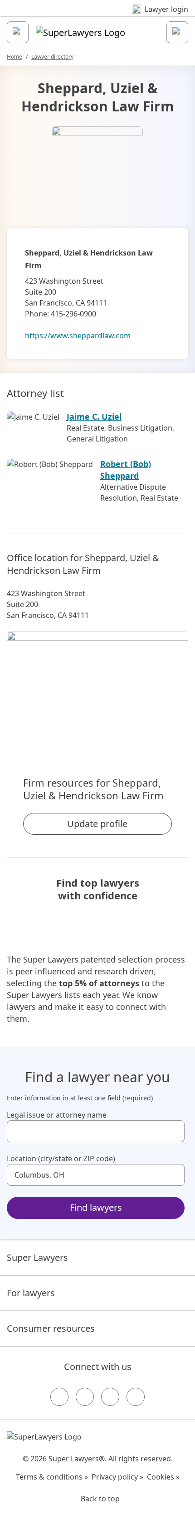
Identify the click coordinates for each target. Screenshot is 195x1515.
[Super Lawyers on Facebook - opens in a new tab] (59, 1397)
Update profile (97, 824)
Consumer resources (51, 1328)
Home (14, 56)
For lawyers (31, 1293)
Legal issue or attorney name (57, 1115)
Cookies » (163, 1477)
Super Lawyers (37, 1257)
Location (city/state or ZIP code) (61, 1159)
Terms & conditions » (52, 1477)
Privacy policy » (117, 1477)
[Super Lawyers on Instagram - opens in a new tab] (85, 1397)
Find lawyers (96, 1207)
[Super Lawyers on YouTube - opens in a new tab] (110, 1397)
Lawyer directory (52, 56)
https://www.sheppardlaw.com (78, 336)
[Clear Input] (173, 1131)
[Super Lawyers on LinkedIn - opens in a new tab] (136, 1397)
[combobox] (96, 1131)
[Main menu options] (18, 32)
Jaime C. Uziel (94, 416)
